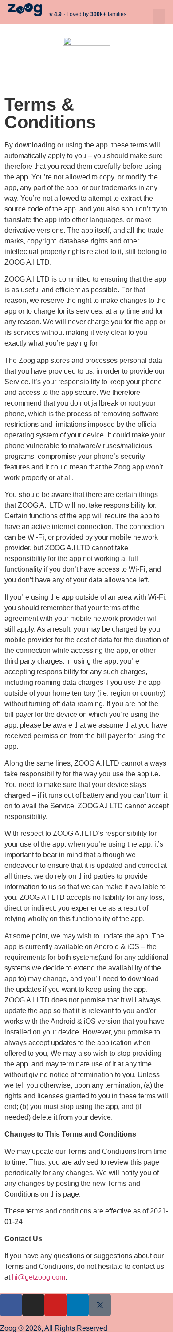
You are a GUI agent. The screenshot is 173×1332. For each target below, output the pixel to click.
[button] (159, 16)
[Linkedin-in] (78, 1305)
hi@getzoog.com (38, 1277)
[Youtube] (55, 1305)
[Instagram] (33, 1305)
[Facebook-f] (11, 1305)
